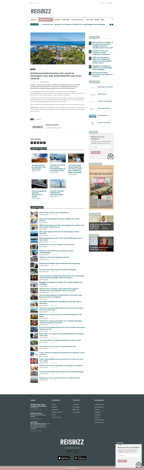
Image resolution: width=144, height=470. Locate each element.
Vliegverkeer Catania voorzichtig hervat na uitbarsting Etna (59, 378)
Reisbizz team (55, 409)
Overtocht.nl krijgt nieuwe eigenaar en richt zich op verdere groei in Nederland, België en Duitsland (75, 168)
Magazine (57, 20)
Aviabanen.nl (97, 414)
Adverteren (65, 20)
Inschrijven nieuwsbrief (57, 412)
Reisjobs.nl (97, 417)
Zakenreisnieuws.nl (99, 407)
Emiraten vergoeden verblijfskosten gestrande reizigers (57, 192)
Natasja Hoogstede (44, 214)
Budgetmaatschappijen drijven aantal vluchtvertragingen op (59, 263)
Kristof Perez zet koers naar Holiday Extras (54, 212)
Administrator (102, 94)
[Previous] (110, 24)
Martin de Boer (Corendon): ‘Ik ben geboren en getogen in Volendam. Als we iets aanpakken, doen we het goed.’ (59, 289)
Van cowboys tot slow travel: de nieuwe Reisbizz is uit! (57, 346)
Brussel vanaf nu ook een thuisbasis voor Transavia (56, 244)
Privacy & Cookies (56, 417)
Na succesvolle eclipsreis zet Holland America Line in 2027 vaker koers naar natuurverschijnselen (60, 296)
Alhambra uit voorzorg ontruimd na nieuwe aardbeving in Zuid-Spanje (101, 52)
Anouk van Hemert (43, 222)
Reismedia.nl (97, 412)
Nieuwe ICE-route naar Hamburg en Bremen (54, 257)
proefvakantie (38, 119)
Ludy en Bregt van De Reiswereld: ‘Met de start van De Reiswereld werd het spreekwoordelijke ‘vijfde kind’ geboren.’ (61, 276)
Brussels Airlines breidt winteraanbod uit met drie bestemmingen (61, 372)
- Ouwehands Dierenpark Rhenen (38, 414)
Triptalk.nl (96, 409)
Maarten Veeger (43, 246)
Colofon (54, 414)
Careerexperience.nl (99, 422)
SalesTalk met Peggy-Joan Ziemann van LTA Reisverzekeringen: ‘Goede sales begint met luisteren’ (60, 322)
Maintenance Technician (105, 87)
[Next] (112, 24)
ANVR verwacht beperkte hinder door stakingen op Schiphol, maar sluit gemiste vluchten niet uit (101, 60)
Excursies (33, 69)
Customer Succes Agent (105, 101)
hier (69, 104)
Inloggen (110, 3)
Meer (102, 20)
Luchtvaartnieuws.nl (99, 404)
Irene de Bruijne (43, 229)
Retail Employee (103, 115)
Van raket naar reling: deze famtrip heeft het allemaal (57, 269)
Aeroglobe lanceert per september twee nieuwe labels (39, 167)
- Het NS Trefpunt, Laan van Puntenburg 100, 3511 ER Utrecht (40, 425)
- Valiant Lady (38, 406)
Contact (54, 404)
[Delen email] (41, 143)
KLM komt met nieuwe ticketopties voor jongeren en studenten (61, 365)
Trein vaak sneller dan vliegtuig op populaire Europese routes (60, 340)
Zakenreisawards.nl (99, 420)
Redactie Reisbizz (45, 82)
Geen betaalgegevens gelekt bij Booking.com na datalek (39, 193)
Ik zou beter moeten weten (99, 247)
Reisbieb (96, 20)
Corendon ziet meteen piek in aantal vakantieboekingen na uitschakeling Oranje (57, 167)
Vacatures (89, 20)
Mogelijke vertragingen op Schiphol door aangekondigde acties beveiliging (67, 24)
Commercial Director (104, 122)
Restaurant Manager (104, 108)
